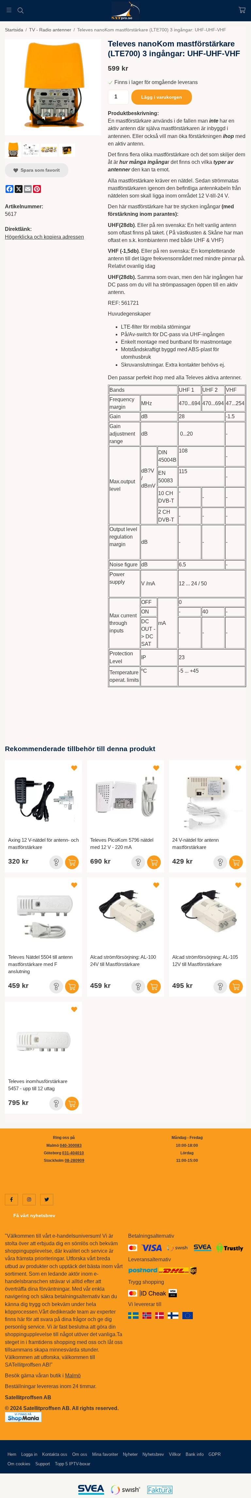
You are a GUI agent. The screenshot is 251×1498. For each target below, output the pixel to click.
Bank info (195, 1454)
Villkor (175, 1454)
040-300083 (71, 1145)
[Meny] (9, 10)
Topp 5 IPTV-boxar (72, 1463)
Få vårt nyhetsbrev (34, 1215)
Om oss (79, 1454)
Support (42, 1463)
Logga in (29, 1454)
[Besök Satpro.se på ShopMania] (23, 1417)
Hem (12, 1454)
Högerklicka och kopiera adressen (44, 237)
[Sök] (20, 10)
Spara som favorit (39, 170)
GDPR (215, 1454)
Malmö (73, 1375)
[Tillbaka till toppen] (237, 1489)
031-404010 (73, 1153)
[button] (56, 862)
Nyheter (130, 1454)
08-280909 (74, 1160)
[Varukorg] (242, 10)
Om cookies (19, 1463)
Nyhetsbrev (153, 1454)
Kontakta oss (54, 1454)
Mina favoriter (105, 1454)
